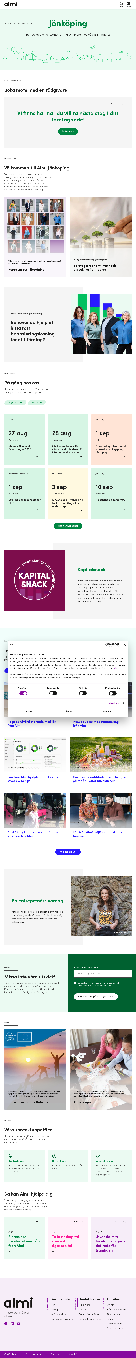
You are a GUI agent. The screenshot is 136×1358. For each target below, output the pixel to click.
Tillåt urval (68, 711)
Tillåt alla (107, 711)
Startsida (8, 23)
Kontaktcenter (86, 1309)
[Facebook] (5, 1324)
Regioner (18, 23)
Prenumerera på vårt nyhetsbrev (96, 996)
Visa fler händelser (68, 526)
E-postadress (86, 967)
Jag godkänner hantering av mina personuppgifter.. (99, 984)
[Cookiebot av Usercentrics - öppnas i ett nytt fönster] (107, 645)
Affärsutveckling (59, 1314)
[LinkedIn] (12, 1324)
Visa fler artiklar (68, 851)
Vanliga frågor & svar (89, 1314)
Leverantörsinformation (90, 1319)
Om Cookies (10, 1354)
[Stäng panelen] (125, 645)
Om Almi (111, 1305)
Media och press (115, 1328)
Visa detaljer (114, 703)
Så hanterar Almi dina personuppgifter (94, 986)
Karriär (110, 1319)
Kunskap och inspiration (62, 1319)
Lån (53, 1305)
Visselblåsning (75, 1354)
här (115, 668)
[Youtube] (18, 1324)
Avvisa (29, 711)
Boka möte (68, 131)
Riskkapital (56, 1309)
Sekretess (55, 1354)
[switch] (53, 693)
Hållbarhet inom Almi (117, 1309)
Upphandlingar (114, 1323)
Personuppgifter (33, 1354)
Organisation (113, 1314)
